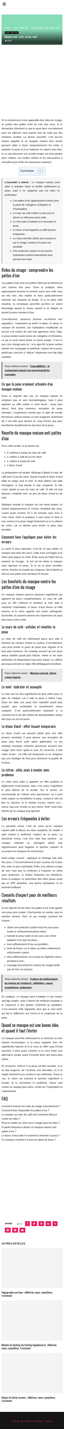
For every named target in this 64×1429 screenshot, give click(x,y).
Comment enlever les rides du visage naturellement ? (31, 1106)
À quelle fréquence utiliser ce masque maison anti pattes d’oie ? (29, 1129)
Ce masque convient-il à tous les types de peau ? (29, 1139)
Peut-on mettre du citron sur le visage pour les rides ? (31, 1123)
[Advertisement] (32, 83)
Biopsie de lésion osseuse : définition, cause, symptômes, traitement (29, 1399)
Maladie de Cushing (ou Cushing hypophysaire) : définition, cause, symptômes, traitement (29, 1346)
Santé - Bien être (11, 32)
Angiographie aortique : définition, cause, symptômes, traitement (27, 1294)
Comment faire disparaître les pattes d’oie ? (25, 1110)
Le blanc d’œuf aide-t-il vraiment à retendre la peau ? (31, 1135)
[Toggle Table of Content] (38, 171)
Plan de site (17, 1421)
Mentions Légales (34, 1421)
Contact (48, 1421)
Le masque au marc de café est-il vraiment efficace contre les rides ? (29, 1116)
